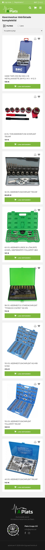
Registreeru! (18, 2)
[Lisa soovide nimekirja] (39, 39)
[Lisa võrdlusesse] (35, 39)
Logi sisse (7, 2)
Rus (41, 2)
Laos (22, 26)
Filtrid (9, 26)
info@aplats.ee (30, 529)
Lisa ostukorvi (24, 86)
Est (35, 2)
